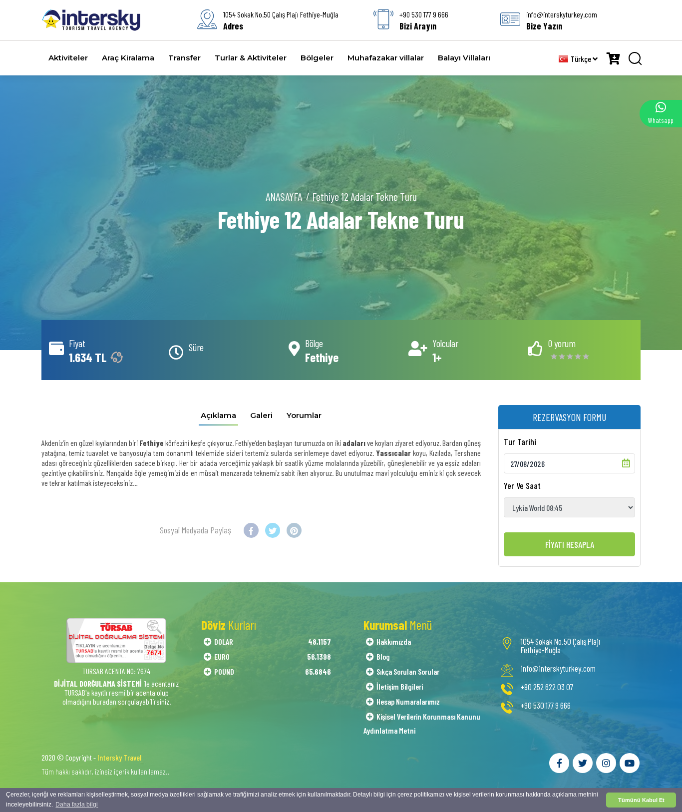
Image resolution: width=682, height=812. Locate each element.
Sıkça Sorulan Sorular (407, 671)
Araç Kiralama (128, 57)
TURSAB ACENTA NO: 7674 (116, 671)
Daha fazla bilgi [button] (76, 804)
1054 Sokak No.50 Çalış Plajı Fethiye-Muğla (560, 645)
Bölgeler (317, 57)
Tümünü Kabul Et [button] (641, 800)
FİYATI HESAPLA (569, 544)
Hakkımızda (393, 641)
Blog (383, 656)
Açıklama (218, 415)
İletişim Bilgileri (399, 686)
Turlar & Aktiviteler (251, 57)
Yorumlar (304, 415)
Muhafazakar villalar (385, 57)
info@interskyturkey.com (558, 668)
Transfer (184, 57)
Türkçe (582, 58)
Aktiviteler (68, 57)
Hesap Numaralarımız (408, 701)
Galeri (261, 415)
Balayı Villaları (464, 57)
